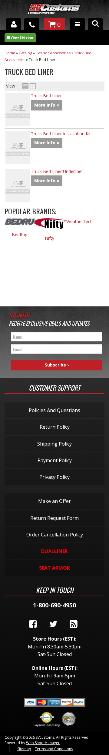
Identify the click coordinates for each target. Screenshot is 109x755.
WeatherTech (79, 221)
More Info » (46, 105)
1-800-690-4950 (54, 605)
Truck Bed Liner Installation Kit (61, 133)
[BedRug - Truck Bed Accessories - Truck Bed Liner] (20, 224)
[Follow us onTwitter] (53, 624)
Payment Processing (47, 725)
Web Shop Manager (43, 742)
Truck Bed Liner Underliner (57, 171)
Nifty (49, 238)
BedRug (19, 234)
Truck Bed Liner (46, 95)
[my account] (13, 24)
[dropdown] (77, 24)
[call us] (31, 24)
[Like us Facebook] (33, 624)
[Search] (95, 24)
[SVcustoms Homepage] (54, 11)
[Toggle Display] (29, 86)
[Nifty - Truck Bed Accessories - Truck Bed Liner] (49, 226)
